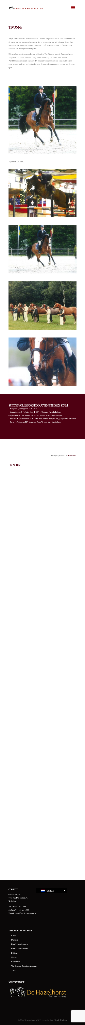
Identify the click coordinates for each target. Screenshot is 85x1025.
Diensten (14, 939)
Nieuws (14, 957)
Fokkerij (14, 952)
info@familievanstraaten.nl (25, 913)
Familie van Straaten (19, 944)
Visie (13, 970)
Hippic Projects (60, 1020)
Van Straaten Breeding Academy (24, 966)
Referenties (15, 961)
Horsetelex (72, 455)
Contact (14, 935)
